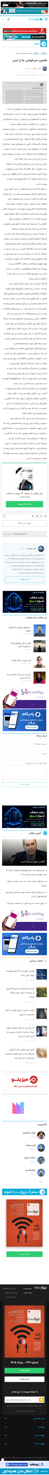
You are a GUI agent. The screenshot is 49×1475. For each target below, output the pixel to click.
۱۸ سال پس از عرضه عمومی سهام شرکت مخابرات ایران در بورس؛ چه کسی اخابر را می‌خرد (20, 1032)
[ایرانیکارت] (24, 1465)
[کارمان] (24, 1107)
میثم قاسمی (30, 1170)
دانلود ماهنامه (24, 1370)
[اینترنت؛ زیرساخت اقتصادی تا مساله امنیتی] (40, 683)
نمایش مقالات (24, 1379)
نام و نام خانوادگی (41, 744)
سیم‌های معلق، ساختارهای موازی (20, 629)
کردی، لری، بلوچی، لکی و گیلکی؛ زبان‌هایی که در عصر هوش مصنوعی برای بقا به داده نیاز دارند (19, 1054)
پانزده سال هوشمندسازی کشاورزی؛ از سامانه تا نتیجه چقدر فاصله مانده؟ (20, 993)
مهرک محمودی (29, 1133)
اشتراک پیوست (24, 1254)
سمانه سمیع (30, 1157)
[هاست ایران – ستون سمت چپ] (24, 602)
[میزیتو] (24, 1083)
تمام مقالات (24, 579)
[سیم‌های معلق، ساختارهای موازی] (40, 636)
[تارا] (24, 698)
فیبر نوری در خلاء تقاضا (21, 660)
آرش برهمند (36, 68)
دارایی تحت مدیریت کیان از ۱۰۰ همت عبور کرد (25, 903)
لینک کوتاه (10, 534)
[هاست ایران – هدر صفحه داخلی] (24, 36)
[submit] (41, 1400)
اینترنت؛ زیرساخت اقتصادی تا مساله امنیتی (19, 676)
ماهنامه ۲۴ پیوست (24, 504)
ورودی (36, 43)
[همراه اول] (24, 1471)
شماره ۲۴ (19, 75)
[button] (46, 19)
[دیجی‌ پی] (24, 4)
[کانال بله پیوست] (24, 11)
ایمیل (45, 753)
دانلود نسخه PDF (24, 523)
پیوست (44, 53)
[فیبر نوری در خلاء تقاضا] (40, 667)
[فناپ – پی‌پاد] (24, 720)
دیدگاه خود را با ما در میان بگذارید (36, 763)
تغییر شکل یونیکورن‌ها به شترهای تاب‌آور (20, 645)
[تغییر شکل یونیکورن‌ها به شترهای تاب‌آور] (40, 652)
